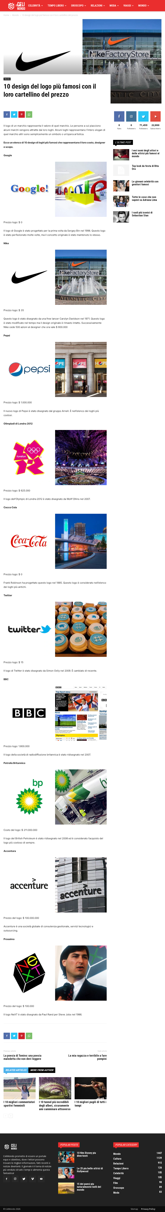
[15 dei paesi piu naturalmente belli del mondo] (66, 1188)
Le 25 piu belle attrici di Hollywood (90, 1170)
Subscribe (155, 112)
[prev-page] (6, 1116)
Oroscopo (77, 5)
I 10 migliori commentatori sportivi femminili (19, 1103)
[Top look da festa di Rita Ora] (121, 170)
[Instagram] (15, 1179)
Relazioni (96, 5)
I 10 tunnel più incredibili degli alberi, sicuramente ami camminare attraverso (54, 1105)
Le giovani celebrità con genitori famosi (145, 183)
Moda (113, 5)
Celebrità (34, 5)
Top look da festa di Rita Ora (145, 167)
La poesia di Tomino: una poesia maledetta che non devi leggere (22, 1057)
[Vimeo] (32, 1179)
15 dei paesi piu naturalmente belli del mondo (89, 1186)
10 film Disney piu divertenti (86, 1154)
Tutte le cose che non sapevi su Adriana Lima (144, 198)
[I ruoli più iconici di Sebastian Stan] (121, 217)
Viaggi (127, 5)
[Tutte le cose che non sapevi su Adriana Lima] (121, 201)
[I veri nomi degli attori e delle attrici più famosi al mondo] (121, 154)
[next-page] (11, 1116)
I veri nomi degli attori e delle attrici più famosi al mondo (145, 153)
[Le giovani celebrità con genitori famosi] (121, 185)
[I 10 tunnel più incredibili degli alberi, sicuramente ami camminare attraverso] (55, 1088)
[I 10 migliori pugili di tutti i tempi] (91, 1088)
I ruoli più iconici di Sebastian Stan (142, 214)
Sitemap (134, 1209)
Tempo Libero (56, 5)
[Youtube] (41, 1179)
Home (6, 15)
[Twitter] (14, 114)
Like (119, 112)
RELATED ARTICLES (15, 1070)
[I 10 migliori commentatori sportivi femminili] (20, 1088)
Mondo (142, 5)
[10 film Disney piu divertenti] (66, 1157)
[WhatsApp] (29, 114)
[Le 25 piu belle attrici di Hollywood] (66, 1172)
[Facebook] (7, 114)
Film (18, 5)
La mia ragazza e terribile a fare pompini (87, 1057)
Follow (131, 112)
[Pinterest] (21, 114)
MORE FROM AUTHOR (41, 1070)
